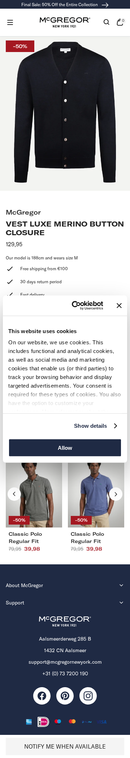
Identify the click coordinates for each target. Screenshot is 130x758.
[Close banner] (119, 305)
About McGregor (24, 585)
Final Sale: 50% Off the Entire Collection (60, 4)
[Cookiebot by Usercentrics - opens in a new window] (76, 305)
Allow (65, 447)
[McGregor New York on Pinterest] (65, 696)
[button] (10, 22)
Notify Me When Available (65, 746)
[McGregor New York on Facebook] (42, 696)
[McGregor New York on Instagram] (88, 696)
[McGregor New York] (65, 22)
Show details (90, 426)
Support (15, 602)
